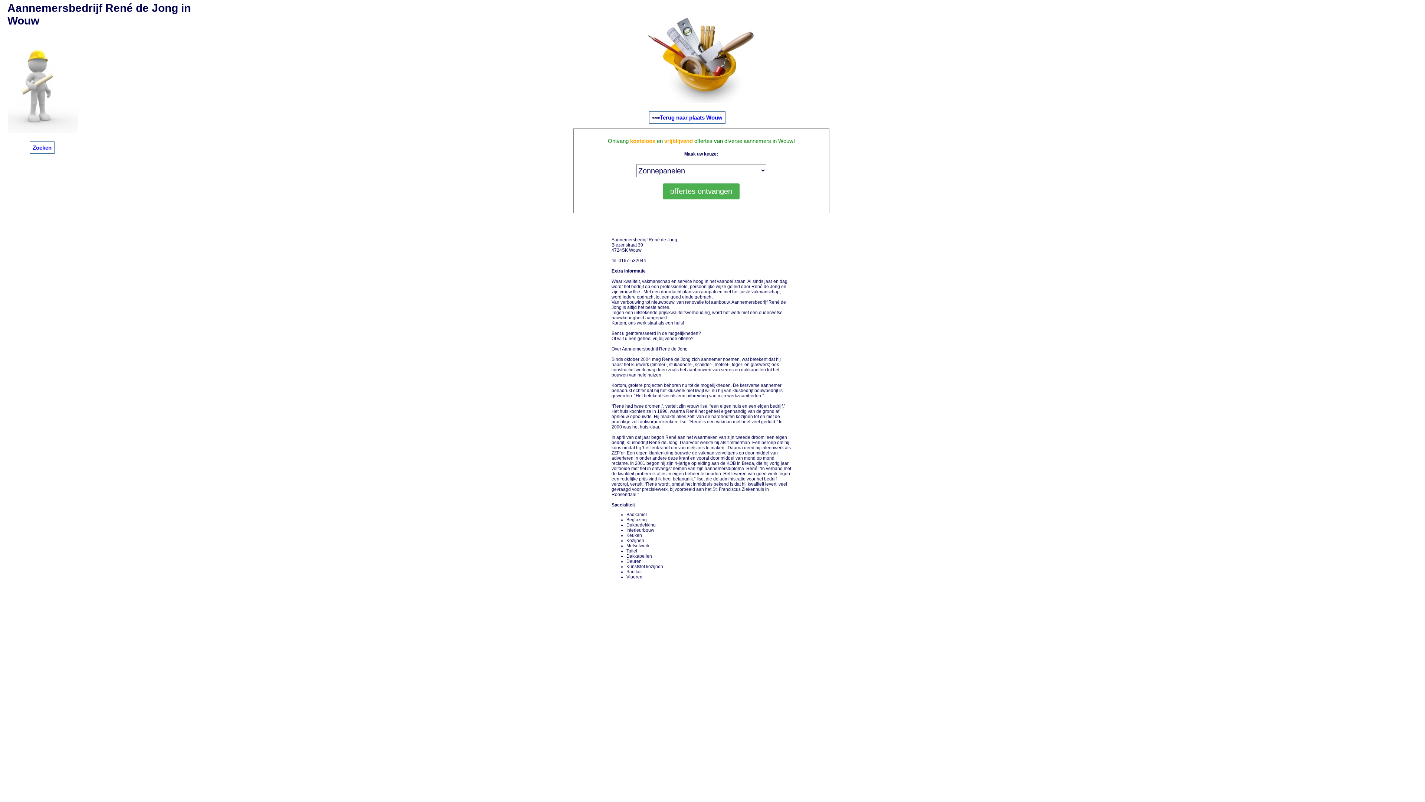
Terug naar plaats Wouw (691, 117)
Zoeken (42, 147)
